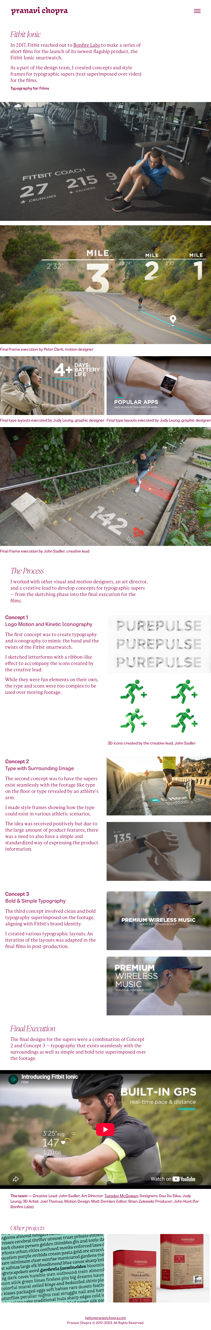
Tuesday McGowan (121, 1195)
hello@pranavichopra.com (105, 1317)
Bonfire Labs (86, 45)
